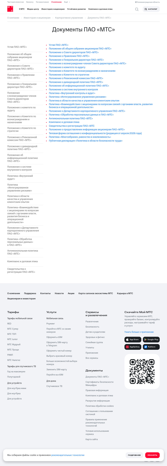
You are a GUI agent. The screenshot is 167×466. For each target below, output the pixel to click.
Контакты (45, 293)
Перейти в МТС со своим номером (58, 330)
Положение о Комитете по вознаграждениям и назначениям (21, 119)
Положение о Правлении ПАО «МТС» (21, 77)
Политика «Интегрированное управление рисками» (19, 187)
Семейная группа (94, 342)
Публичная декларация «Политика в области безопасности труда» (86, 141)
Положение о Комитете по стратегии (21, 130)
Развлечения (92, 321)
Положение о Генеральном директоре (22, 86)
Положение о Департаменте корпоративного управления (23, 230)
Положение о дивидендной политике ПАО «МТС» (22, 148)
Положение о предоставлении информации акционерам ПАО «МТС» (87, 129)
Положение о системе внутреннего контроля (19, 168)
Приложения (92, 352)
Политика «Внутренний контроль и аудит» (72, 93)
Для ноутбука (13, 393)
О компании (56, 2)
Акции (71, 293)
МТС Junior (12, 339)
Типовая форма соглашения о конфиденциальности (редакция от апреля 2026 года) (95, 133)
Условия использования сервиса (97, 433)
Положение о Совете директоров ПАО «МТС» (20, 67)
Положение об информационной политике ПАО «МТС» (22, 158)
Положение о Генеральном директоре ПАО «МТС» (76, 60)
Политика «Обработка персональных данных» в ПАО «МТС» (20, 242)
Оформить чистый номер (58, 350)
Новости (59, 293)
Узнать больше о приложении (139, 332)
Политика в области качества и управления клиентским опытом (20, 199)
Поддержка (30, 293)
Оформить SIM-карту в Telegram (57, 344)
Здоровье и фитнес (95, 337)
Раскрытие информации (98, 400)
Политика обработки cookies (100, 406)
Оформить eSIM (54, 337)
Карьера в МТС (125, 293)
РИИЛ (10, 355)
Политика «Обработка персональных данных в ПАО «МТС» (81, 114)
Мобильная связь (54, 318)
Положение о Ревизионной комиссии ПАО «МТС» (22, 139)
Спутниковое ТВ (54, 386)
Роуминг (50, 323)
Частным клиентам (15, 2)
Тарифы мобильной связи (19, 318)
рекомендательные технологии (67, 455)
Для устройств (14, 383)
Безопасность (92, 326)
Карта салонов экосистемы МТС (96, 293)
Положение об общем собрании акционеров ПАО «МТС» (19, 57)
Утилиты (90, 347)
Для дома (51, 381)
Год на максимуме (16, 371)
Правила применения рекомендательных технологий (96, 422)
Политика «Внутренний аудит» (20, 178)
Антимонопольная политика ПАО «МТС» (71, 118)
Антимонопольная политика (22, 252)
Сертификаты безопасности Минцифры (99, 384)
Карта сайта (92, 439)
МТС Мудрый (13, 344)
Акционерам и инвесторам (21, 298)
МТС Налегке (13, 360)
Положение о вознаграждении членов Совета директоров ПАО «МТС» (21, 97)
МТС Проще (13, 349)
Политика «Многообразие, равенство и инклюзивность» (80, 137)
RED (9, 323)
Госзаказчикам (42, 2)
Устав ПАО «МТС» (17, 47)
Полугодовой (13, 376)
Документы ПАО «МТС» (97, 376)
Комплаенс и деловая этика (22, 261)
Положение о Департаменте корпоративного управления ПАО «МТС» (87, 111)
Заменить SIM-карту (56, 369)
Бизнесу (29, 2)
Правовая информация (97, 390)
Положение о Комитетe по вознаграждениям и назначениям (82, 71)
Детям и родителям (95, 332)
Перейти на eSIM (54, 374)
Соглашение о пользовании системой (99, 413)
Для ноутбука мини (16, 388)
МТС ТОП (11, 334)
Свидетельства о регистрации (21, 271)
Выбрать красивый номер (59, 356)
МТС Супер (12, 328)
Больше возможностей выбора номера (61, 363)
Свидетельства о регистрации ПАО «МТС (71, 126)
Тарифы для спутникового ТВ (21, 366)
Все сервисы (92, 358)
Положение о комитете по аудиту (21, 109)
